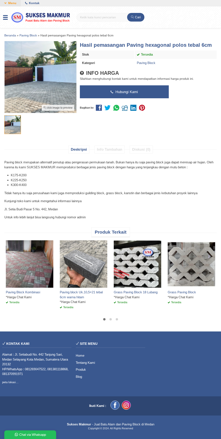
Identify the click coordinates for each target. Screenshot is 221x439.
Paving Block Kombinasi (23, 292)
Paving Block (146, 63)
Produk (81, 369)
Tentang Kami (85, 362)
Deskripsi (79, 149)
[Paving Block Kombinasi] (29, 264)
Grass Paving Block (182, 292)
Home (80, 355)
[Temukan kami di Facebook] (115, 406)
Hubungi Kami (126, 92)
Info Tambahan (109, 149)
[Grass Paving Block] (191, 264)
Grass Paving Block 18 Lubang (136, 292)
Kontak (33, 3)
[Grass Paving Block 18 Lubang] (137, 264)
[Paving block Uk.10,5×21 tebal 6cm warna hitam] (83, 264)
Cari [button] (137, 17)
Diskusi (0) (141, 149)
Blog (79, 376)
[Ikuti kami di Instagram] (126, 406)
